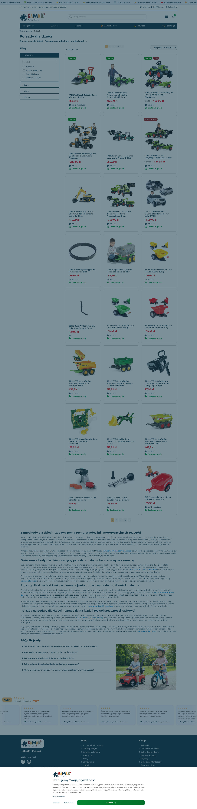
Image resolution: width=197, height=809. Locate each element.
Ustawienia (68, 803)
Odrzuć (56, 803)
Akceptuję (111, 803)
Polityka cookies (59, 796)
